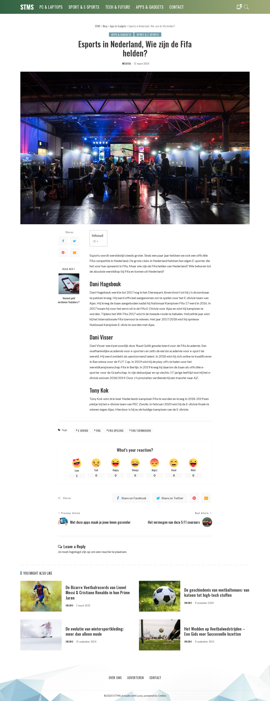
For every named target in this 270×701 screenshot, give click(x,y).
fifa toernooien (141, 430)
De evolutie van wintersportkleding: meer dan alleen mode (95, 631)
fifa (98, 430)
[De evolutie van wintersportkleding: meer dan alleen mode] (41, 634)
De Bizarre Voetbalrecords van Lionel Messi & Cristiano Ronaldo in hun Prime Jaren (98, 592)
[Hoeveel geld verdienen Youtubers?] (69, 283)
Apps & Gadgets (121, 34)
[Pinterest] (63, 252)
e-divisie (83, 430)
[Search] (246, 7)
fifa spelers (115, 430)
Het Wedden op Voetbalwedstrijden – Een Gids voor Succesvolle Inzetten (214, 631)
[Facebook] (63, 241)
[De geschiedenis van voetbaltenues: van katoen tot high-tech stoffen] (159, 596)
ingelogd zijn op (80, 552)
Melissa (126, 63)
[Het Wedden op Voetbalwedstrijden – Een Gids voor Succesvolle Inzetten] (159, 634)
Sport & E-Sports (148, 34)
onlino (69, 605)
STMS (27, 6)
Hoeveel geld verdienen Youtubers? (69, 300)
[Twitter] (74, 241)
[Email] (74, 252)
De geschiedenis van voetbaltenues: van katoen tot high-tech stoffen (216, 592)
